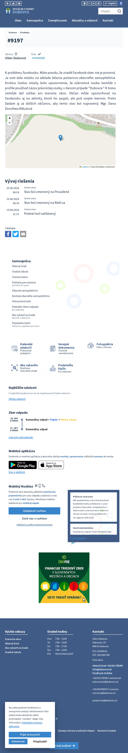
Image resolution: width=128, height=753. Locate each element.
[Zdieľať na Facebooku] (8, 234)
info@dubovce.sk (102, 669)
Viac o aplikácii (17, 472)
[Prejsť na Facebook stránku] (121, 3)
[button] (60, 138)
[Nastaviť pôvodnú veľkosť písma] (94, 3)
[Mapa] (13, 3)
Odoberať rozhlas (34, 511)
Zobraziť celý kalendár (21, 437)
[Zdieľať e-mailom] (23, 234)
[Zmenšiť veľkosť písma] (89, 3)
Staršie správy (78, 537)
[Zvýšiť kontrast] (84, 3)
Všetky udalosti (17, 398)
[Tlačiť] (19, 3)
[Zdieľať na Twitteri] (15, 234)
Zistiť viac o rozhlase (34, 518)
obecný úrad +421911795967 (107, 665)
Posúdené (38, 57)
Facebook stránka (102, 673)
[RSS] (7, 3)
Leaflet (84, 166)
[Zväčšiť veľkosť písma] (98, 3)
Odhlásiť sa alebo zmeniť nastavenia (34, 524)
